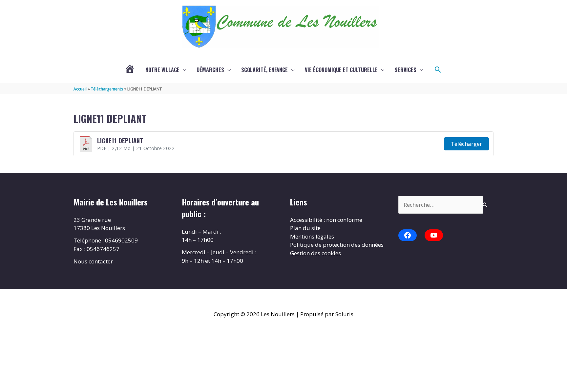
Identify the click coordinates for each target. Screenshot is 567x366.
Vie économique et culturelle (341, 70)
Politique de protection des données (337, 244)
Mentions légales (312, 236)
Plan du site (305, 228)
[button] (438, 70)
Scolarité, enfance (264, 70)
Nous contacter (93, 261)
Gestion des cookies (315, 253)
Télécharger (466, 143)
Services (405, 70)
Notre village (162, 70)
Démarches (210, 70)
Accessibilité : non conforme (326, 219)
